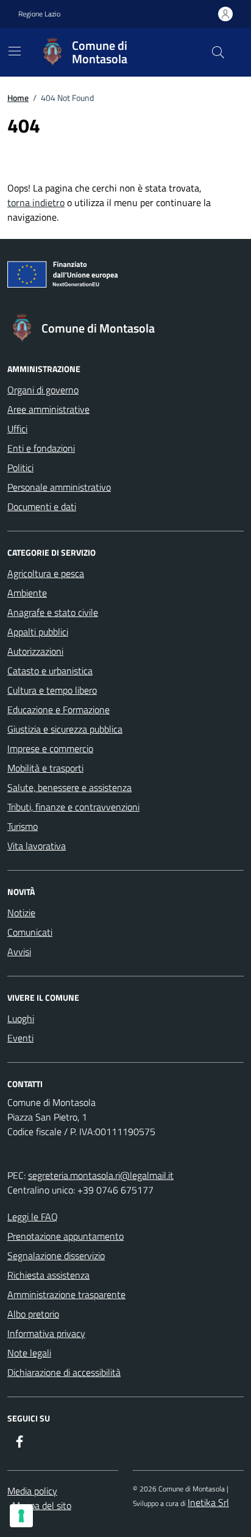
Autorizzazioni (35, 651)
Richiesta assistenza (48, 1275)
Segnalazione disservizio (56, 1255)
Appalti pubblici (37, 631)
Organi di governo (43, 389)
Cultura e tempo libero (52, 690)
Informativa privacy (46, 1333)
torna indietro (36, 202)
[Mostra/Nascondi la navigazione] (14, 51)
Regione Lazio (39, 14)
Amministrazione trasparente (66, 1294)
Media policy (32, 1490)
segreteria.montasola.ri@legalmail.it (101, 1175)
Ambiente (27, 592)
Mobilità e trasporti (45, 768)
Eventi (20, 1038)
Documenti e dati (41, 506)
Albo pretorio (33, 1314)
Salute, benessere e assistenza (69, 787)
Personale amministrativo (59, 487)
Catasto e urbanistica (50, 670)
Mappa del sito (41, 1505)
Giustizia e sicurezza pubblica (64, 729)
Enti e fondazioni (41, 448)
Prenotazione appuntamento (65, 1236)
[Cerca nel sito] (218, 52)
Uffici (17, 428)
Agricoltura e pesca (45, 573)
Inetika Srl (208, 1502)
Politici (20, 467)
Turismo (22, 826)
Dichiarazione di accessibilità (64, 1372)
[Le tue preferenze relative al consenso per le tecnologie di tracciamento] (21, 1515)
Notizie (21, 912)
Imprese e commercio (50, 748)
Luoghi (20, 1018)
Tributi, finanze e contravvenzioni (73, 807)
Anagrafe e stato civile (52, 612)
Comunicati (29, 932)
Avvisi (19, 951)
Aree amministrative (48, 409)
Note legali (29, 1352)
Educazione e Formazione (58, 709)
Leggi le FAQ (32, 1216)
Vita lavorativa (36, 845)
